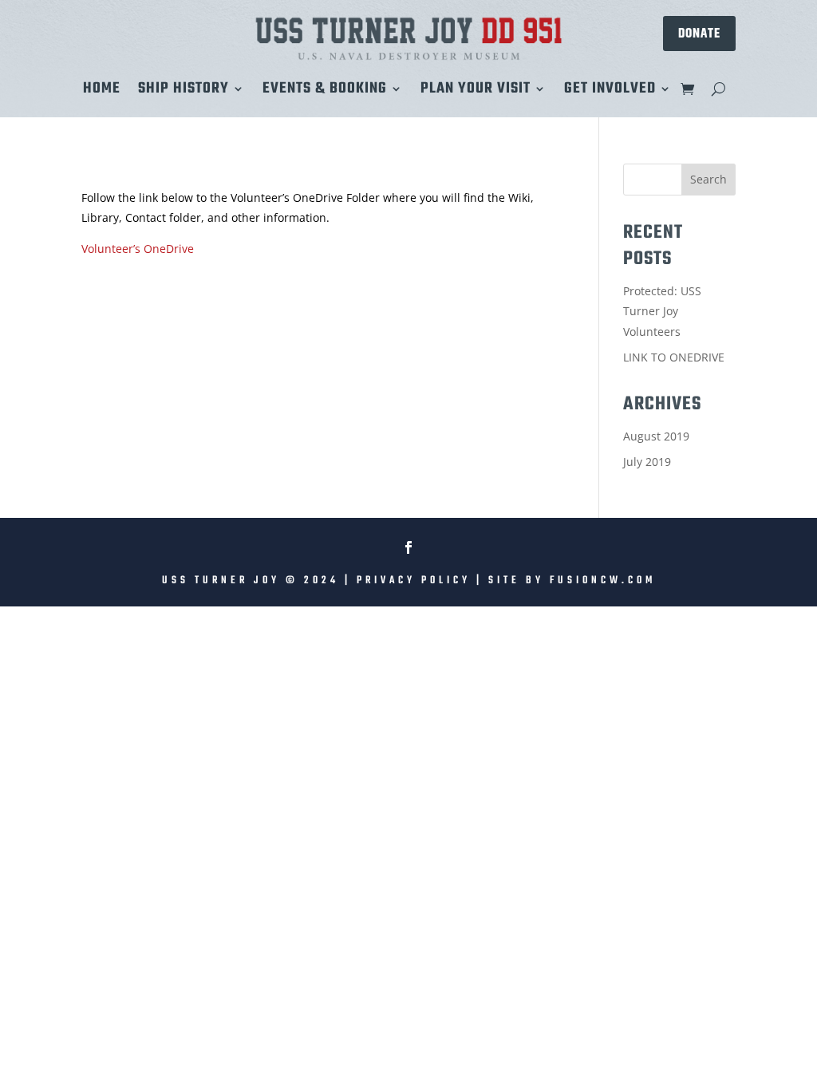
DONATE (699, 33)
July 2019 (647, 461)
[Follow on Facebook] (408, 547)
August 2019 (656, 436)
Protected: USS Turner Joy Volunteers (662, 310)
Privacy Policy (414, 580)
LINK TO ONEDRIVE (673, 357)
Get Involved (610, 92)
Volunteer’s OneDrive (137, 248)
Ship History (183, 92)
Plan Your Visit (475, 92)
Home (101, 92)
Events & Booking (324, 92)
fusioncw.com (603, 580)
